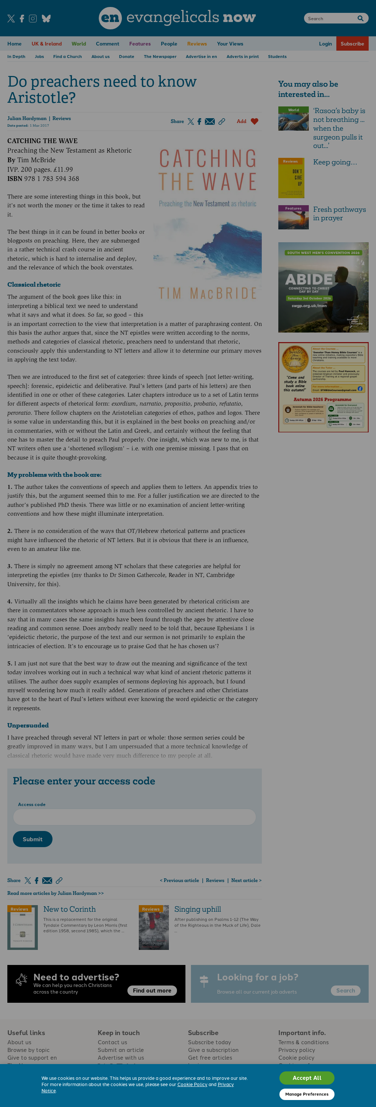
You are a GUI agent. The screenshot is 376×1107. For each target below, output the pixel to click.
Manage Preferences (307, 1094)
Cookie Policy (192, 1084)
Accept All (307, 1078)
